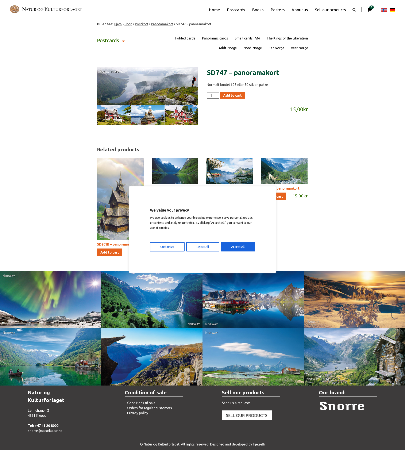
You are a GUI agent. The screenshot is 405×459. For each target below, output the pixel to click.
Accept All (238, 247)
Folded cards (185, 38)
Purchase (70, 321)
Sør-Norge (276, 48)
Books (258, 9)
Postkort (141, 24)
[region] (202, 229)
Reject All (203, 247)
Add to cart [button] (109, 252)
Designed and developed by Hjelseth (237, 444)
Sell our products (330, 9)
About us (300, 9)
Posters (278, 9)
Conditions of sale (141, 403)
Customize (167, 247)
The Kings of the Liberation (287, 38)
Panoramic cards (215, 38)
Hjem (118, 24)
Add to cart (232, 95)
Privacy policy (137, 413)
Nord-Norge (252, 48)
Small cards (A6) (247, 38)
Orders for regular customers (149, 408)
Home (214, 9)
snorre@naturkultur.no (45, 431)
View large (24, 321)
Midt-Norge (228, 48)
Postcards (236, 9)
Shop (128, 24)
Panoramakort (162, 24)
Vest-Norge (299, 48)
